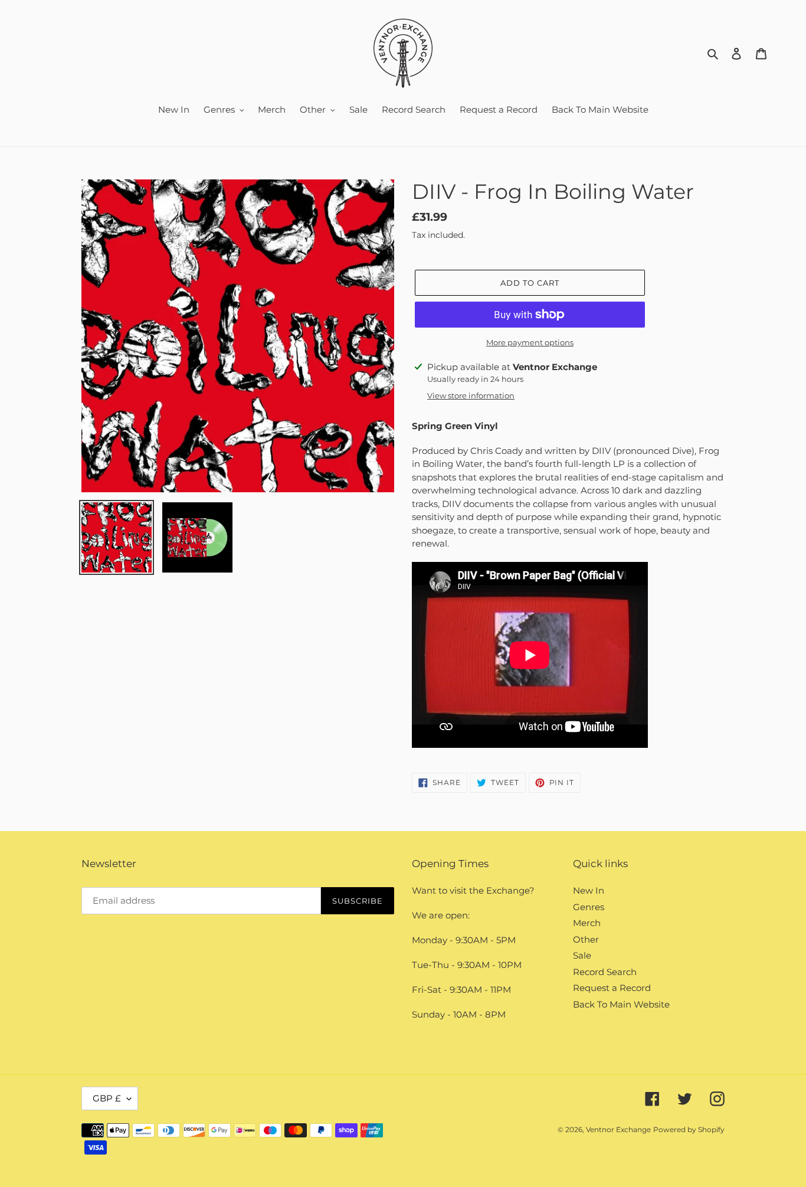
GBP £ (107, 1098)
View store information (471, 395)
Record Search (605, 971)
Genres (588, 907)
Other (586, 939)
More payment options (530, 342)
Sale (582, 955)
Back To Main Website (621, 1004)
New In (588, 890)
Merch (587, 922)
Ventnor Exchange (618, 1129)
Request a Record (612, 987)
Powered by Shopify (689, 1129)
